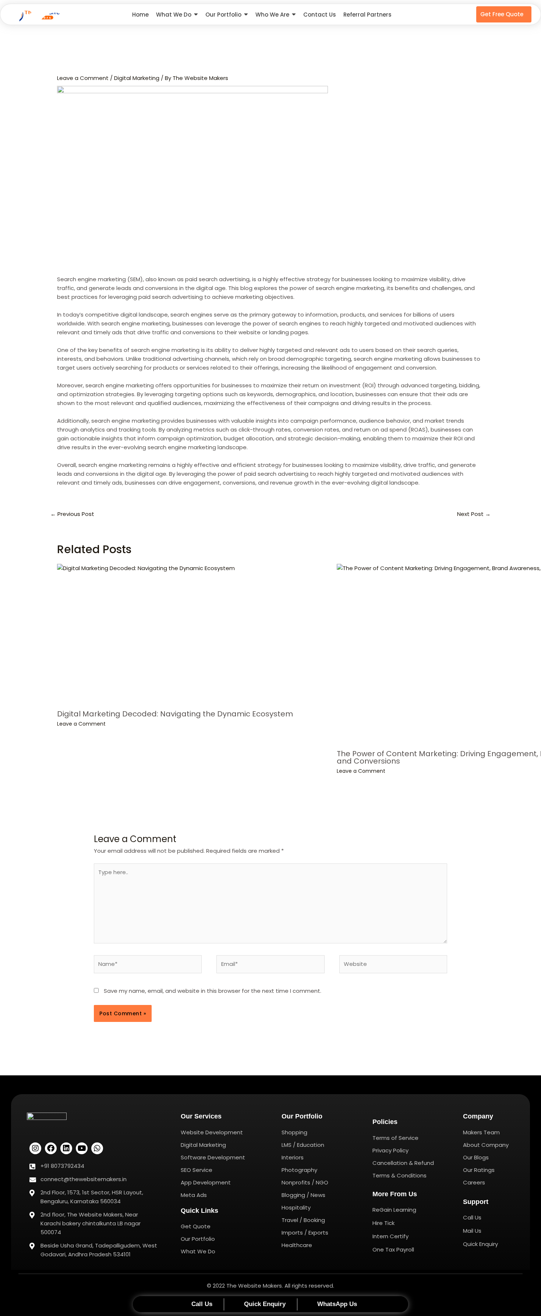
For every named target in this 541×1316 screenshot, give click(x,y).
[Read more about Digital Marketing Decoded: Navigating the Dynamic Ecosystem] (192, 634)
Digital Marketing (136, 78)
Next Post (474, 514)
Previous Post (72, 514)
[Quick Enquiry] (260, 1304)
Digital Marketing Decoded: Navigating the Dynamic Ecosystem (175, 714)
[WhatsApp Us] (333, 1304)
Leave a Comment (83, 78)
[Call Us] (198, 1304)
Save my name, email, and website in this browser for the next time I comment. (212, 991)
